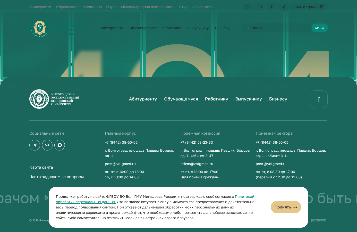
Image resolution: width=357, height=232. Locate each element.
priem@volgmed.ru (196, 164)
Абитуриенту (143, 98)
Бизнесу (278, 98)
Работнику (216, 98)
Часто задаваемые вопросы (56, 176)
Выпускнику (248, 98)
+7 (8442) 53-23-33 (196, 142)
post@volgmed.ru (120, 164)
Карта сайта (41, 167)
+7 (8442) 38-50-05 (121, 142)
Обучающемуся (181, 98)
